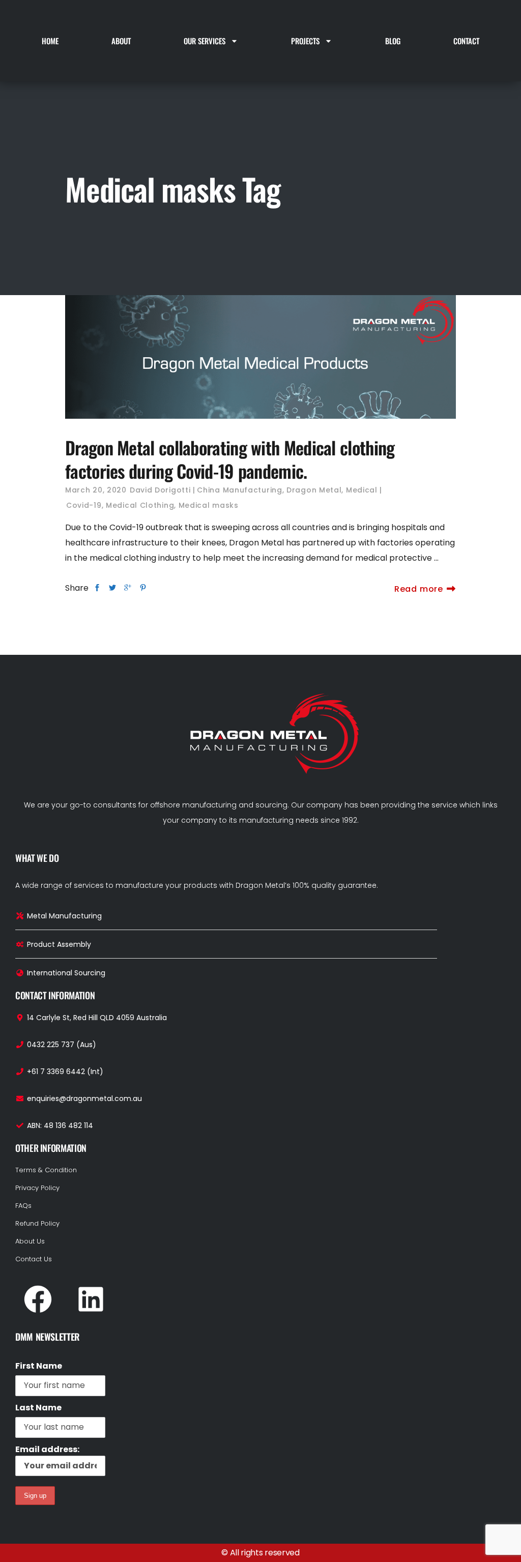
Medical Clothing (140, 505)
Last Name (38, 1407)
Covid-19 (84, 505)
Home (50, 40)
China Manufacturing (239, 490)
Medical (362, 490)
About (121, 40)
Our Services (204, 40)
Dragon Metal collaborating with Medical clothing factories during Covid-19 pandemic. (229, 459)
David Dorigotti (160, 490)
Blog (392, 40)
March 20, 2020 (96, 490)
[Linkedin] (90, 1299)
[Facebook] (37, 1299)
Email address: (47, 1449)
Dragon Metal (313, 490)
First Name (38, 1366)
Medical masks (209, 505)
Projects (305, 40)
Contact (466, 40)
